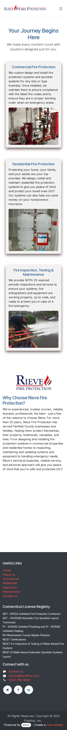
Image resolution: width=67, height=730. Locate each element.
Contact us (10, 596)
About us (9, 574)
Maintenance (11, 591)
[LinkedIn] (28, 689)
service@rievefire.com (24, 675)
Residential (10, 583)
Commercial (11, 579)
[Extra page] (7, 689)
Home (7, 570)
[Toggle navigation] (60, 8)
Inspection (10, 587)
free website (54, 725)
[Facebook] (18, 689)
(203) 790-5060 (19, 680)
